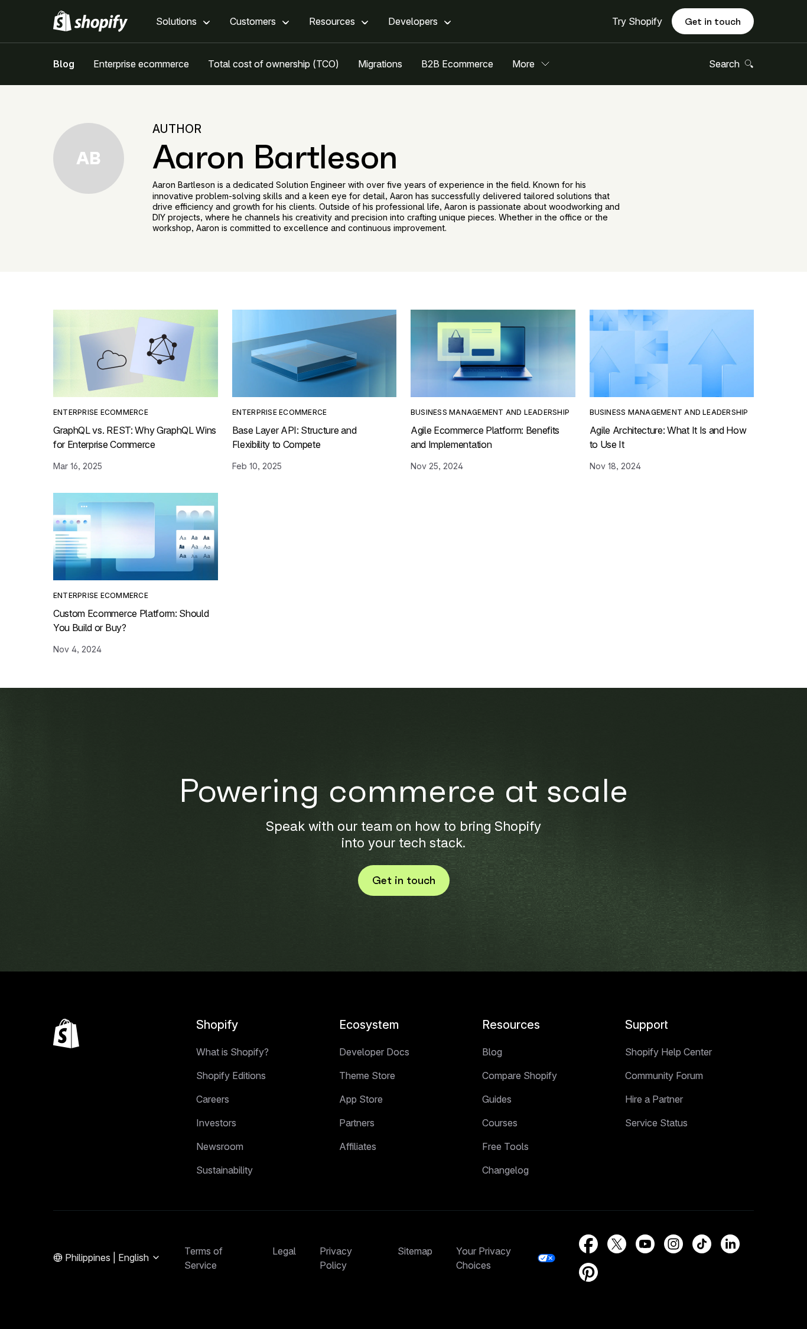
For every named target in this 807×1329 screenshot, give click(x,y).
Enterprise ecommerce (141, 64)
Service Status (656, 1123)
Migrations (380, 64)
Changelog (505, 1170)
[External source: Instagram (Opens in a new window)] (673, 1243)
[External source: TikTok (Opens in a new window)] (701, 1243)
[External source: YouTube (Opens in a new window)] (645, 1243)
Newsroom (219, 1146)
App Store (361, 1099)
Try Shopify (637, 21)
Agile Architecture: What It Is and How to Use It (668, 437)
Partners (357, 1123)
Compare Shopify (519, 1075)
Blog (63, 64)
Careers (212, 1099)
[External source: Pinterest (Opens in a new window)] (588, 1272)
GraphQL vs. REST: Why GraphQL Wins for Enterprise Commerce (134, 437)
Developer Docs (374, 1052)
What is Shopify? (232, 1052)
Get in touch (713, 21)
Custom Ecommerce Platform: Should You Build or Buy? (131, 620)
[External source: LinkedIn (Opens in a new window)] (730, 1243)
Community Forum (664, 1075)
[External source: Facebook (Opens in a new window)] (588, 1243)
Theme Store (367, 1075)
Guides (497, 1099)
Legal (284, 1251)
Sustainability (224, 1170)
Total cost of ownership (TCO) (273, 64)
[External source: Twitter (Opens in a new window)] (616, 1243)
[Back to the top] (66, 1033)
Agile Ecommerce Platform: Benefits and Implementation (485, 437)
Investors (216, 1123)
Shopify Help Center (668, 1052)
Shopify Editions (231, 1075)
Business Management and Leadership (490, 412)
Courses (500, 1123)
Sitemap (415, 1251)
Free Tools (505, 1146)
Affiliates (357, 1146)
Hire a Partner (654, 1099)
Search (724, 64)
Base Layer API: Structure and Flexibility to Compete (294, 437)
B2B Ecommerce (457, 64)
